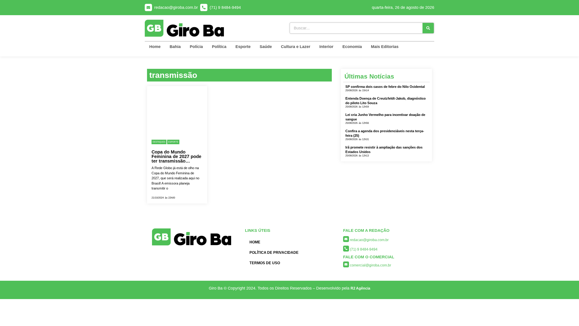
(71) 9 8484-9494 (225, 7)
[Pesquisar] (428, 28)
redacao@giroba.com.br (176, 7)
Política (219, 46)
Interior (326, 46)
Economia (352, 46)
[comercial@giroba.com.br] (346, 264)
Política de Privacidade (274, 252)
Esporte (243, 46)
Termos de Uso (264, 263)
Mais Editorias (385, 46)
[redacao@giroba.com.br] (148, 7)
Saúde (266, 46)
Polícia (196, 46)
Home (155, 46)
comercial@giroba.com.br (370, 265)
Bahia (175, 46)
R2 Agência (360, 288)
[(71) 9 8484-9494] (203, 7)
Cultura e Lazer (295, 46)
